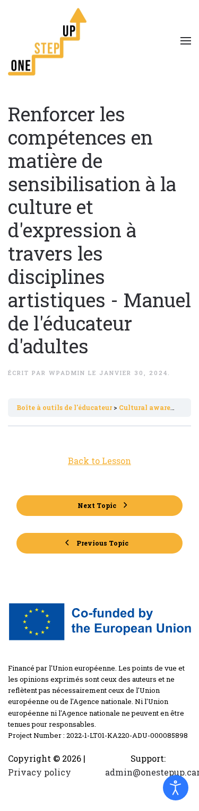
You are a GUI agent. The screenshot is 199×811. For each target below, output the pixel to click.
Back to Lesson (99, 460)
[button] (185, 40)
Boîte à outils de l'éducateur (65, 407)
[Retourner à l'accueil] (48, 40)
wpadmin (67, 373)
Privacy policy (39, 772)
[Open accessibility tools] (175, 787)
